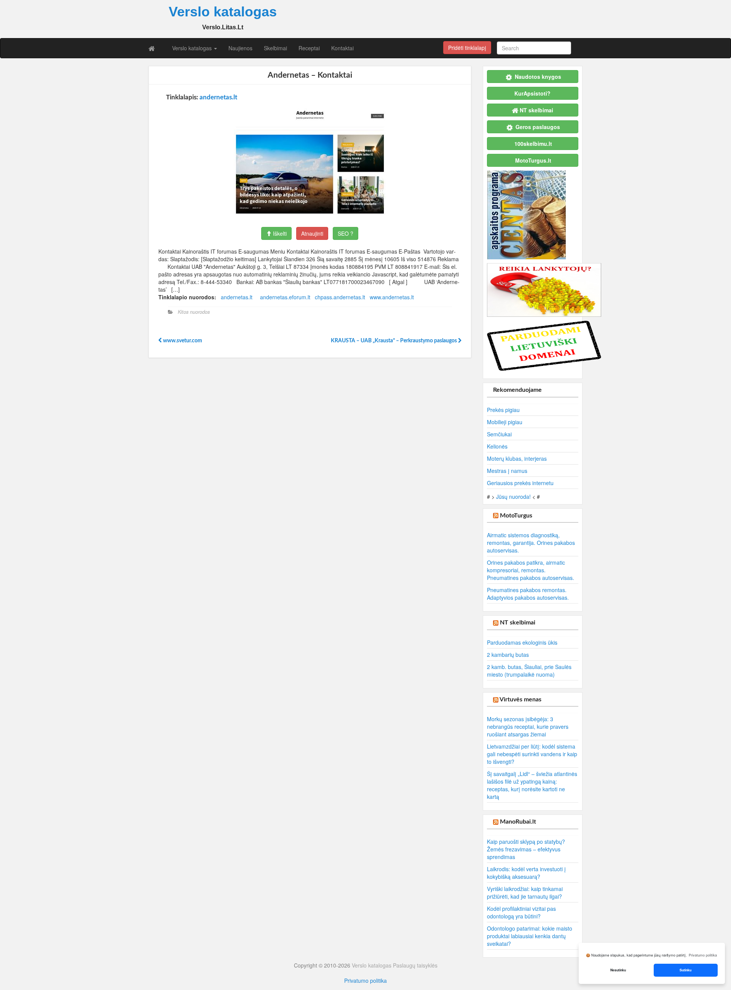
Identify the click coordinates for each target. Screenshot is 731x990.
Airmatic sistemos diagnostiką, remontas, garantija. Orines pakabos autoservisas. (531, 542)
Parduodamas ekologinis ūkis (522, 642)
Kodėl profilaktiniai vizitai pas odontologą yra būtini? (521, 912)
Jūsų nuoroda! (513, 496)
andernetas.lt (218, 97)
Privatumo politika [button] (703, 955)
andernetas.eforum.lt (285, 297)
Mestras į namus (507, 470)
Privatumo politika (365, 980)
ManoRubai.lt (518, 822)
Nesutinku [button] (618, 970)
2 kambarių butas (508, 654)
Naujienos (240, 48)
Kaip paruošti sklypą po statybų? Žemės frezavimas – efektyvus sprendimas (526, 849)
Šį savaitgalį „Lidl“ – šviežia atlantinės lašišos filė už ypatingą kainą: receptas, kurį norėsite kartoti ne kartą (532, 785)
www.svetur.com (182, 340)
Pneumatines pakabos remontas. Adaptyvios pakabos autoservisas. (528, 593)
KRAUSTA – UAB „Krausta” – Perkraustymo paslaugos (394, 340)
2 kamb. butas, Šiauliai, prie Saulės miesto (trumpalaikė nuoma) (529, 670)
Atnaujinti (312, 233)
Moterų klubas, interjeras (517, 458)
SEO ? (345, 233)
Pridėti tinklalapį (467, 47)
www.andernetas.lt (392, 297)
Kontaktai (342, 48)
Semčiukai (499, 434)
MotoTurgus (516, 516)
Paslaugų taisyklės (415, 965)
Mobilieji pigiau (504, 422)
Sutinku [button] (685, 970)
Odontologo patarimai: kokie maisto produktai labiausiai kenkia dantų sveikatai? (529, 936)
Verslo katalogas (192, 48)
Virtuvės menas (520, 699)
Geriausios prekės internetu (520, 483)
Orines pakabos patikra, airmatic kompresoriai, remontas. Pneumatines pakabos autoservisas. (530, 570)
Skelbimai (275, 48)
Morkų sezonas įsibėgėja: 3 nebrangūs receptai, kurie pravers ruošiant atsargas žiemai (527, 726)
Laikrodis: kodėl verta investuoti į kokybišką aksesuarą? (526, 872)
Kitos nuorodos (194, 311)
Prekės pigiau (503, 410)
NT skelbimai (517, 623)
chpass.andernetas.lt (340, 297)
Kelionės (497, 446)
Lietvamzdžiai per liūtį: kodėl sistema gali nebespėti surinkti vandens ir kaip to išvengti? (532, 753)
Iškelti (279, 233)
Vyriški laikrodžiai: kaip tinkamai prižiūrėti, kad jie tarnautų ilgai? (525, 892)
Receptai (309, 48)
